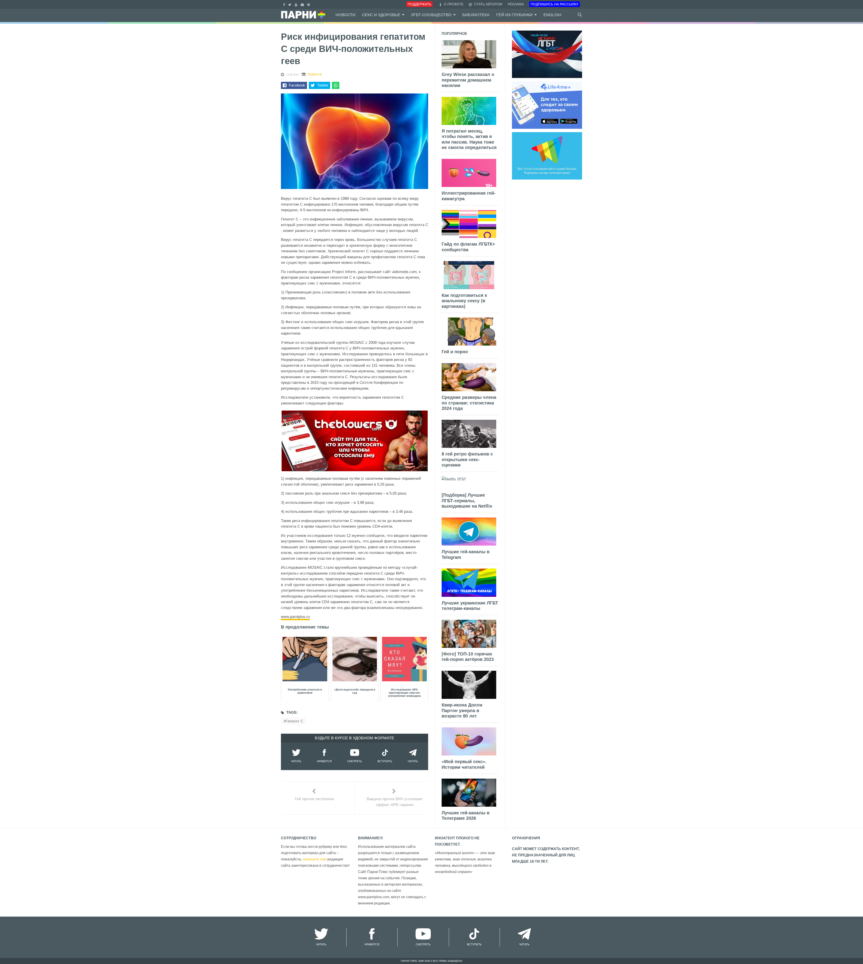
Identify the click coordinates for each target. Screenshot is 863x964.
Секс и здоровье (381, 15)
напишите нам (314, 859)
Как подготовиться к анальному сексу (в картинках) (464, 301)
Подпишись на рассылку (554, 4)
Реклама (516, 4)
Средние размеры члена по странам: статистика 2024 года (469, 403)
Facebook (297, 85)
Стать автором (487, 4)
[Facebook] (284, 4)
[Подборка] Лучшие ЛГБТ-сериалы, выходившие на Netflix (467, 501)
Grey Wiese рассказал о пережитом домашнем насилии (468, 80)
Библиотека (475, 15)
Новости (345, 15)
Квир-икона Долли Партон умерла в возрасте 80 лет (462, 710)
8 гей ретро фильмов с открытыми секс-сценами (467, 459)
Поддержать (419, 4)
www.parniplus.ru (295, 617)
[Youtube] (296, 4)
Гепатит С (294, 721)
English (552, 15)
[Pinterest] (309, 4)
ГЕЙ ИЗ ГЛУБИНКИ (514, 15)
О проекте (453, 4)
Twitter (322, 85)
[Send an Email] (303, 4)
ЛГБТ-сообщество (431, 15)
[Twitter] (290, 4)
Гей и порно (455, 351)
